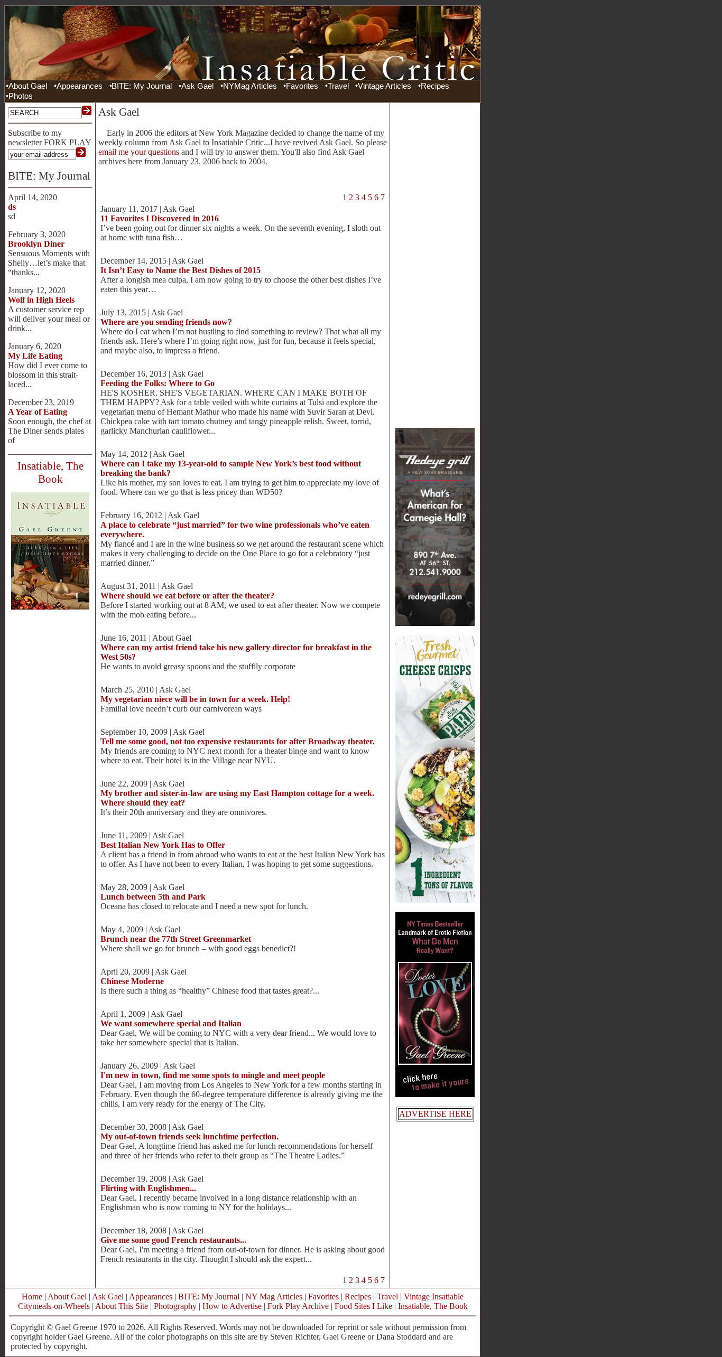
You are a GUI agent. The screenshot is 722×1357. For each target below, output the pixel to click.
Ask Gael (197, 86)
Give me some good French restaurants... (173, 1240)
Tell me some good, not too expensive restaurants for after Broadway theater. (237, 741)
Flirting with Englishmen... (148, 1188)
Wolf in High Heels (41, 299)
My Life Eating (35, 355)
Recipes (435, 86)
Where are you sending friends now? (166, 321)
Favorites (302, 86)
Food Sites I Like (363, 1306)
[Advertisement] (435, 264)
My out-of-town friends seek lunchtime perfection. (189, 1136)
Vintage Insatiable (434, 1296)
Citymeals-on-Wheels (54, 1306)
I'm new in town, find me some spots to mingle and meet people (212, 1075)
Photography (175, 1306)
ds (12, 206)
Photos (20, 96)
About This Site (121, 1306)
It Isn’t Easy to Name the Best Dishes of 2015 (180, 270)
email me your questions (138, 151)
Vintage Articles (384, 86)
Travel (338, 86)
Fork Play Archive (298, 1306)
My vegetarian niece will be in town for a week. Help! (195, 699)
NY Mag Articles (273, 1296)
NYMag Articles (250, 86)
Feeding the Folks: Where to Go (157, 383)
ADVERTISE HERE (435, 1113)
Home (32, 1296)
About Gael (27, 86)
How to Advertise (232, 1306)
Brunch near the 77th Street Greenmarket (175, 938)
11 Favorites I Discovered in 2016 (159, 218)
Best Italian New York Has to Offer (162, 844)
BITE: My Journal (142, 86)
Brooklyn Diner (36, 243)
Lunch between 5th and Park (153, 896)
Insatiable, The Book (433, 1306)
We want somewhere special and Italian (171, 1023)
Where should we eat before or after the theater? (187, 595)
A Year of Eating (37, 411)
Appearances (80, 86)
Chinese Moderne (132, 981)
